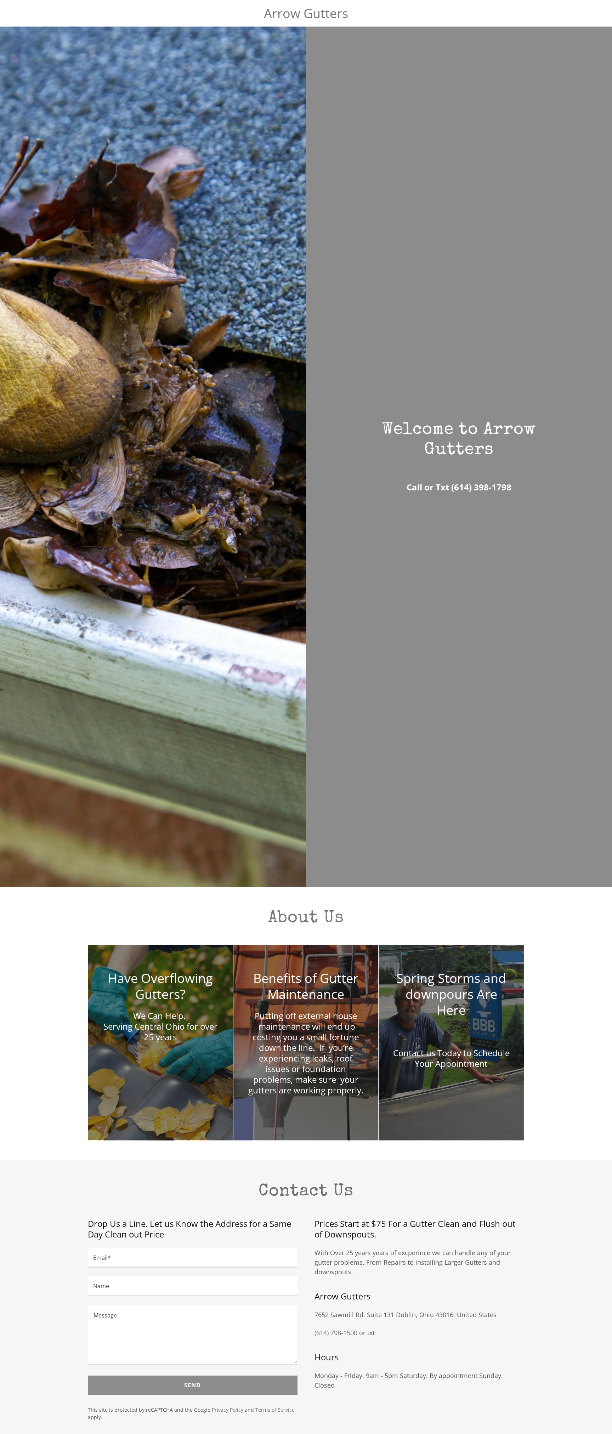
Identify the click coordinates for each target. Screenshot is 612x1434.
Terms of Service (275, 1409)
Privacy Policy (227, 1409)
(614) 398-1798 (481, 487)
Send (192, 1385)
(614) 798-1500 (335, 1332)
